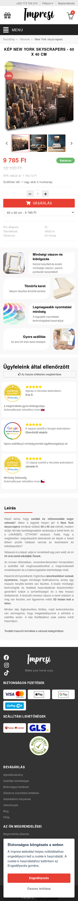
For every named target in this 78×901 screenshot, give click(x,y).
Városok (25, 39)
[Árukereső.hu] (39, 746)
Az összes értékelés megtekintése (41, 374)
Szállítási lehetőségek (16, 781)
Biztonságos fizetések (16, 787)
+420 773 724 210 (26, 3)
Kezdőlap (9, 39)
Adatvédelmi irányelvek (17, 799)
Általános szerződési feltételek (21, 793)
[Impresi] (39, 14)
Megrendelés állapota (16, 834)
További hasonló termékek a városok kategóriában (34, 631)
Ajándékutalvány (13, 774)
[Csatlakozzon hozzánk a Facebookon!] (6, 657)
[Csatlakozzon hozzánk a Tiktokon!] (6, 672)
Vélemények (10, 805)
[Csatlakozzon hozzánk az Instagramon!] (6, 665)
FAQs (6, 817)
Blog (6, 811)
